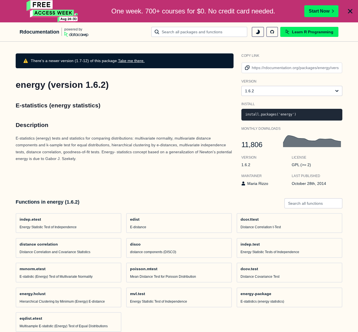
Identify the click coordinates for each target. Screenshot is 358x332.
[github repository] (272, 32)
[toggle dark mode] (258, 32)
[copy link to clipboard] (246, 67)
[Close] (350, 11)
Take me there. (131, 60)
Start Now (319, 11)
